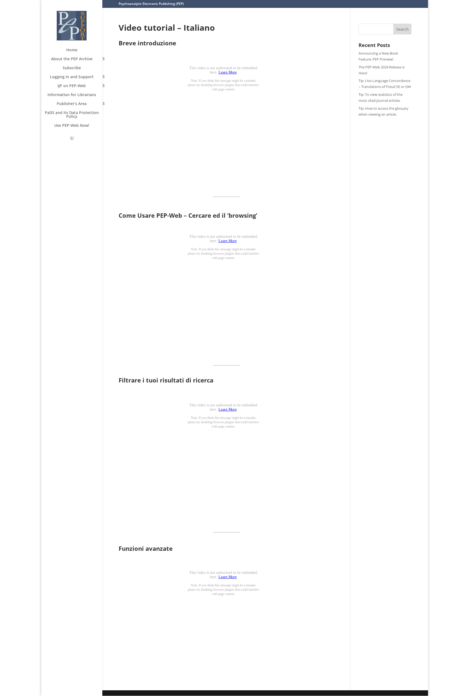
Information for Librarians (71, 95)
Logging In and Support (72, 77)
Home (71, 50)
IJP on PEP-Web (72, 86)
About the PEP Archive (72, 59)
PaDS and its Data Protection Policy (72, 115)
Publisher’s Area (72, 104)
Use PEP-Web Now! (71, 126)
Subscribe (72, 68)
